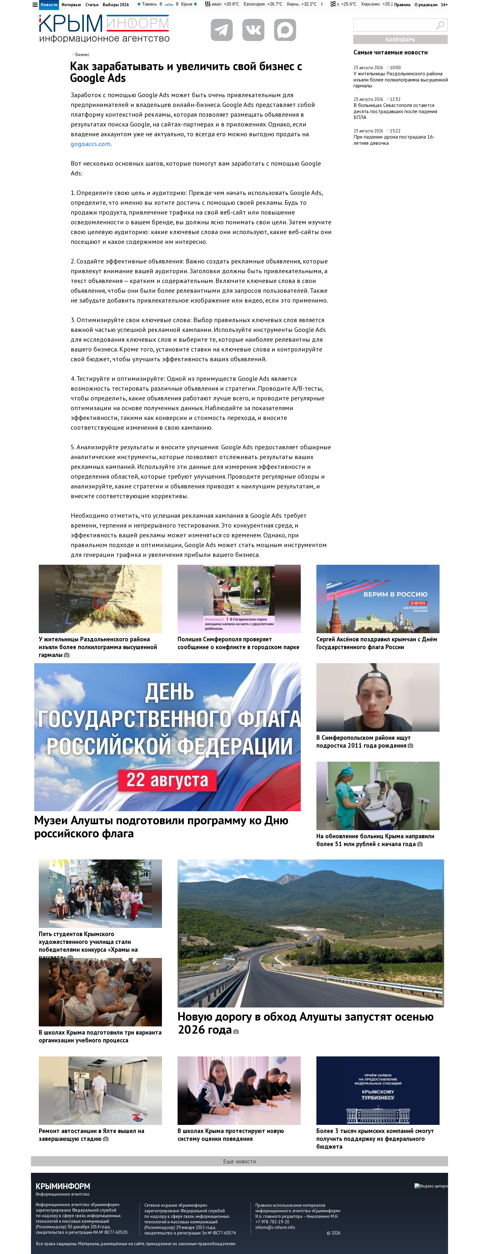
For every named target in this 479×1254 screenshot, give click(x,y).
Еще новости (239, 1161)
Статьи (91, 4)
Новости (49, 4)
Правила (402, 4)
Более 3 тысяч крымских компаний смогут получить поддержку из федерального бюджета (375, 1138)
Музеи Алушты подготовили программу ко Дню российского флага (161, 826)
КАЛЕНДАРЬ (400, 39)
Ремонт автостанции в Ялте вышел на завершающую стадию (91, 1134)
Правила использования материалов (290, 1205)
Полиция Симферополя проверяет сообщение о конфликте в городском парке (238, 643)
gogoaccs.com (90, 144)
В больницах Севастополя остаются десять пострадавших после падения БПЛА (395, 111)
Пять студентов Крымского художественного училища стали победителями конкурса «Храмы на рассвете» (88, 945)
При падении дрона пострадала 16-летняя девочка (394, 139)
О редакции (425, 4)
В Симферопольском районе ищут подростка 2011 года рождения (363, 741)
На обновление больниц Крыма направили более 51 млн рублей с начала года (375, 840)
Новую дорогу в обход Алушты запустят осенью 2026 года (306, 1022)
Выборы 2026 (116, 4)
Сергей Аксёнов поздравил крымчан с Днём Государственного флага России (376, 643)
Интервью (71, 4)
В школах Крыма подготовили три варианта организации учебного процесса (100, 1036)
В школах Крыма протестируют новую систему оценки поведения (231, 1134)
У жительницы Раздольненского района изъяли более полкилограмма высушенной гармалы (401, 79)
